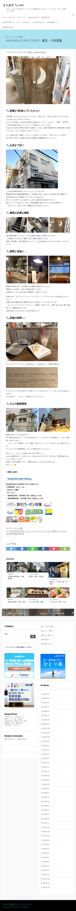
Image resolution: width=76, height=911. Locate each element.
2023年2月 (46, 870)
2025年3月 (46, 763)
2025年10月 (46, 737)
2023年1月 (46, 874)
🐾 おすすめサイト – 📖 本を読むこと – (46, 22)
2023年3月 (46, 866)
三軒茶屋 (8, 534)
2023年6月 (46, 853)
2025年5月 (46, 754)
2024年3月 (46, 814)
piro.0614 (43, 52)
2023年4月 (46, 862)
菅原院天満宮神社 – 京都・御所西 (17, 577)
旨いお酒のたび (54, 579)
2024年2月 (46, 819)
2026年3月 (46, 715)
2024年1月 (46, 823)
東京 (22, 534)
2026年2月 (46, 720)
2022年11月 (46, 883)
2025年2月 (46, 767)
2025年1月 (46, 771)
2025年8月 (46, 746)
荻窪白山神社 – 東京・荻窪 (17, 602)
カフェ (58, 531)
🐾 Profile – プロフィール (17, 17)
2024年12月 (46, 776)
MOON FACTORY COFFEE (17, 531)
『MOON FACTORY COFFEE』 (19, 478)
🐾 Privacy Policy (27, 904)
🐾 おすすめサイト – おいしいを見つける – (16, 22)
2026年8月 (46, 694)
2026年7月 (46, 698)
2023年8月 (46, 844)
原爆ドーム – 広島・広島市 (13, 719)
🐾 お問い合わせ (7, 27)
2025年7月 (46, 750)
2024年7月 (46, 797)
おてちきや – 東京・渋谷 (58, 602)
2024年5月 (46, 806)
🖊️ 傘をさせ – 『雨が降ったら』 (15, 717)
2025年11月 (46, 733)
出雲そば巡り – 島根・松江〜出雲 (15, 721)
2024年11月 (46, 780)
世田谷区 (15, 534)
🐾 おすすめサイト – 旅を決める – (39, 17)
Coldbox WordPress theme (12, 907)
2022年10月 (46, 887)
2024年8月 (46, 793)
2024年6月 (46, 801)
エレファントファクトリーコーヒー (36, 531)
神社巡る (10, 574)
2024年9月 (46, 789)
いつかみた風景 (33, 574)
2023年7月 (46, 849)
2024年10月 (46, 784)
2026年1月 (46, 724)
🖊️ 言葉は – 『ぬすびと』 (12, 725)
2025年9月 (46, 741)
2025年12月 (46, 728)
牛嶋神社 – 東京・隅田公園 (13, 723)
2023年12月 (46, 827)
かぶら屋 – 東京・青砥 (36, 602)
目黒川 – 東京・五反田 (36, 576)
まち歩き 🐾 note (14, 904)
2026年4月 (46, 711)
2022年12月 (46, 879)
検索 (5, 634)
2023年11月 (46, 832)
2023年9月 (46, 840)
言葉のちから (47, 644)
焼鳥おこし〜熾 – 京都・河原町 (58, 583)
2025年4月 (46, 758)
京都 (19, 534)
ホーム (4, 17)
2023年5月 (46, 857)
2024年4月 (46, 810)
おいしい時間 (17, 37)
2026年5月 (46, 707)
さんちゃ (63, 531)
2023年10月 (46, 836)
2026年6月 (46, 703)
